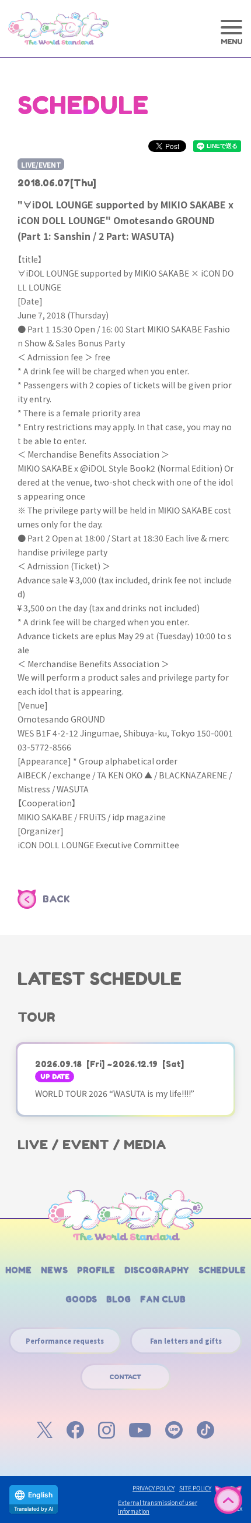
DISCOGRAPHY (156, 1270)
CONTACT (125, 1377)
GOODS (81, 1299)
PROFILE (96, 1270)
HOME (18, 1270)
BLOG (118, 1299)
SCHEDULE (222, 1270)
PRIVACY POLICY (154, 1487)
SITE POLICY (195, 1487)
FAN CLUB (163, 1299)
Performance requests (65, 1340)
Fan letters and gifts (186, 1340)
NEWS (54, 1270)
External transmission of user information (157, 1506)
